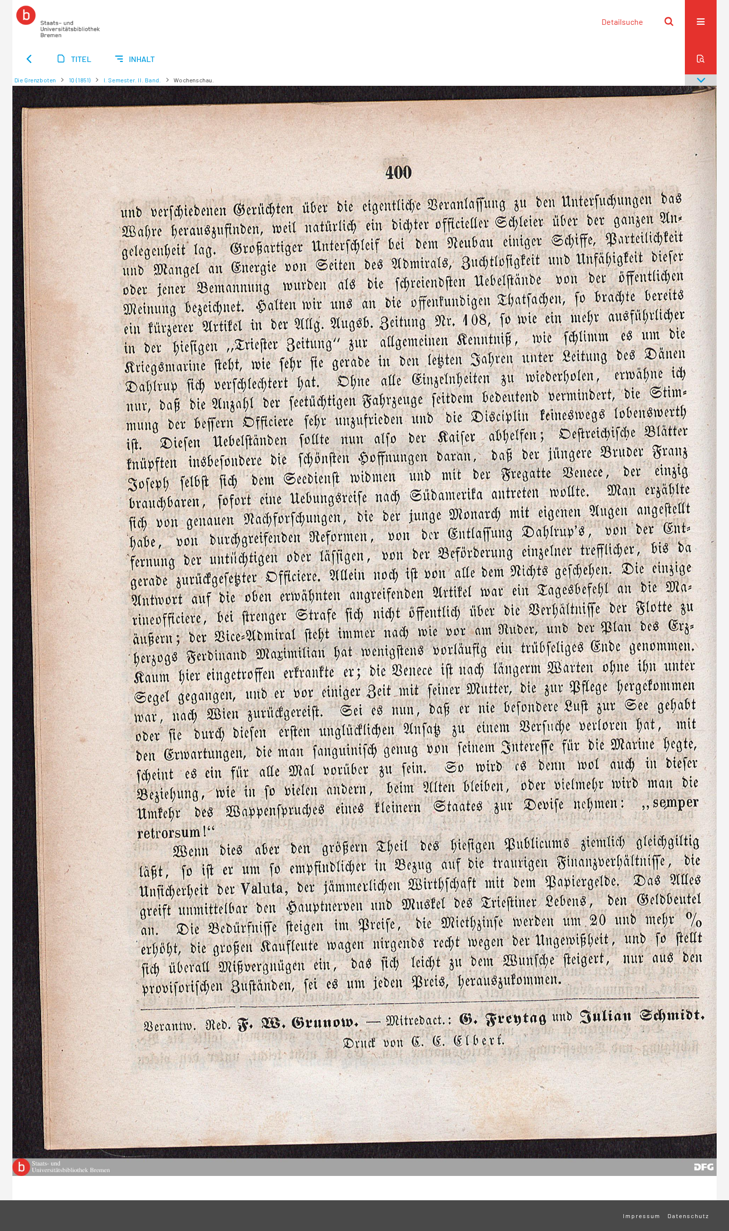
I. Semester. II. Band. (132, 79)
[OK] (669, 21)
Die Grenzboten (35, 79)
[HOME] (58, 21)
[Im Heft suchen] (701, 58)
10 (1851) (80, 79)
